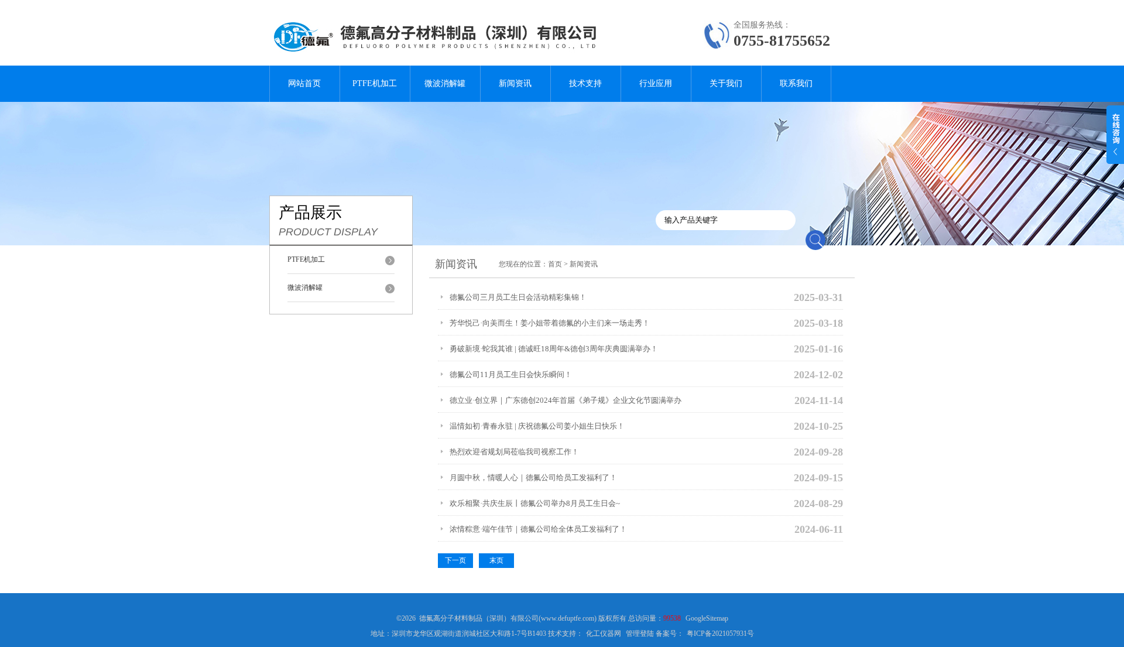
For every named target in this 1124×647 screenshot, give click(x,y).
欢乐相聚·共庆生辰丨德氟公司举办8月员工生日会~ (535, 503)
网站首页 (304, 83)
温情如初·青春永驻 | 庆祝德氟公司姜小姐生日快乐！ (537, 426)
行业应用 (655, 83)
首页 (555, 264)
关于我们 (726, 83)
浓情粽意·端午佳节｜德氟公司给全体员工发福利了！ (538, 529)
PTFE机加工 (374, 83)
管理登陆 (640, 633)
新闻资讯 (515, 83)
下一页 (455, 560)
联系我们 (796, 83)
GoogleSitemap (707, 618)
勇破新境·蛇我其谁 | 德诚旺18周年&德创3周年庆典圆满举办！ (554, 348)
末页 (496, 560)
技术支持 (585, 83)
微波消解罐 (444, 83)
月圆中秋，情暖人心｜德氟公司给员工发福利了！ (533, 477)
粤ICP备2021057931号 (720, 633)
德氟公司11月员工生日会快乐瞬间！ (511, 374)
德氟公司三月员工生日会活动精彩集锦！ (518, 297)
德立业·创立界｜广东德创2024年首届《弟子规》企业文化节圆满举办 (565, 400)
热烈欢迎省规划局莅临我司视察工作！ (514, 451)
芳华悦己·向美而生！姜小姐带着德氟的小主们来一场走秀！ (550, 323)
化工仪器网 (603, 633)
